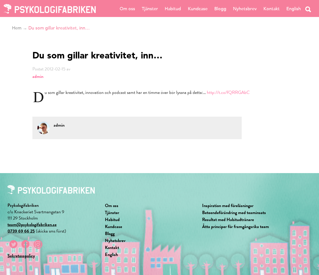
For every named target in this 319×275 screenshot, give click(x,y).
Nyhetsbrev (245, 8)
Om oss (127, 8)
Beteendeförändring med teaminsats (234, 212)
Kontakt (271, 8)
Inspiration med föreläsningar (227, 205)
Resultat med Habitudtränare (228, 219)
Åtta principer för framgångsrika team (235, 226)
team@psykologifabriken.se (32, 224)
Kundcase (198, 8)
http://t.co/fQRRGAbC (228, 92)
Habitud (173, 8)
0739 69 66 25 (21, 231)
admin (37, 76)
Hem (16, 28)
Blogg (220, 8)
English (293, 8)
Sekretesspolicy (21, 255)
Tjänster (150, 8)
